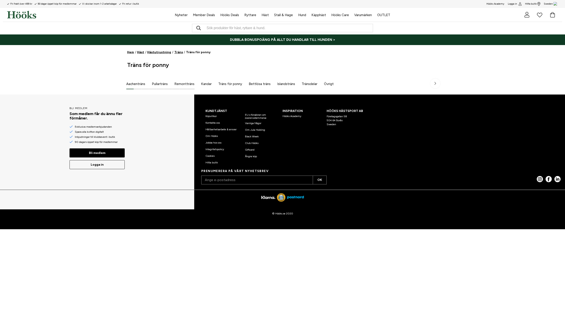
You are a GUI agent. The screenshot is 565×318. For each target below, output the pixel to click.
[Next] (435, 83)
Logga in (512, 3)
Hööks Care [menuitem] (340, 15)
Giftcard (249, 149)
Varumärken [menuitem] (363, 15)
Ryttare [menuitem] (250, 15)
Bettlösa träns (260, 84)
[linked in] (557, 179)
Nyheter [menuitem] (181, 15)
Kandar (206, 84)
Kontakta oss (212, 122)
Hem (130, 52)
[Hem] (89, 15)
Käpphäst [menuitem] (318, 15)
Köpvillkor (211, 116)
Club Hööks (251, 143)
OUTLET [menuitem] (383, 15)
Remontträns (184, 84)
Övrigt (329, 84)
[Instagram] (540, 179)
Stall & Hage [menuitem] (283, 15)
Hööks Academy (291, 116)
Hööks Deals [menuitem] (229, 15)
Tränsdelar (309, 84)
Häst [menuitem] (265, 15)
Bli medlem (97, 153)
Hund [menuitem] (302, 15)
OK (319, 180)
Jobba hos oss (213, 142)
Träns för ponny (230, 84)
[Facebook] (549, 179)
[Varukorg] (552, 15)
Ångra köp (251, 156)
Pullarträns (160, 84)
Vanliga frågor (253, 123)
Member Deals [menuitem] (204, 15)
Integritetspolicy (214, 149)
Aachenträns (135, 84)
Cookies (210, 155)
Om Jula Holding (255, 129)
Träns (178, 52)
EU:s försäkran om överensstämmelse (255, 116)
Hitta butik (531, 3)
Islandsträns (286, 84)
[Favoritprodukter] (539, 15)
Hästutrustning (159, 52)
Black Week (252, 136)
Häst (140, 52)
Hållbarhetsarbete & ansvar (221, 129)
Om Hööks (211, 136)
